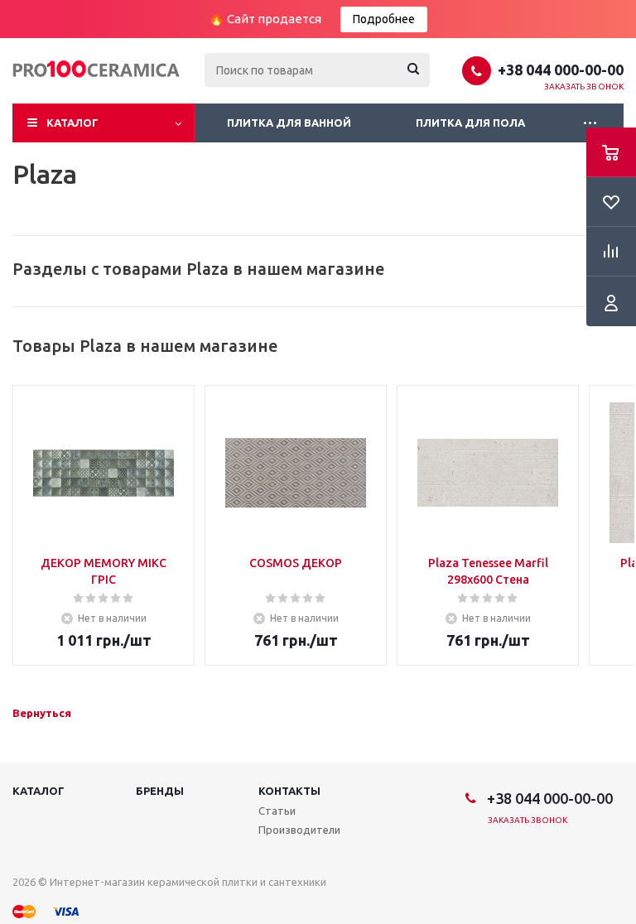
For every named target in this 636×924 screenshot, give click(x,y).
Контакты (289, 790)
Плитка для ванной (289, 122)
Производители (299, 829)
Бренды (160, 790)
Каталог (72, 122)
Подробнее (384, 19)
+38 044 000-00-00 (561, 69)
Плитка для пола (470, 122)
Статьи (277, 810)
